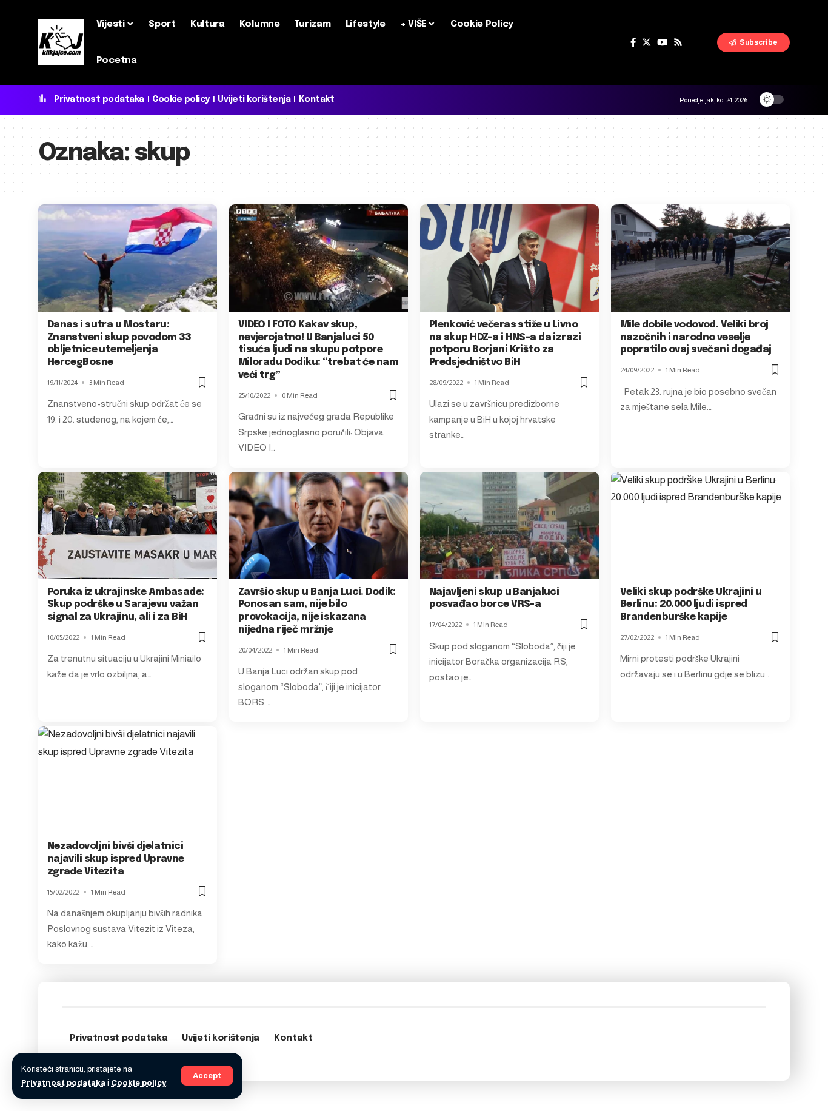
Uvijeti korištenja (254, 99)
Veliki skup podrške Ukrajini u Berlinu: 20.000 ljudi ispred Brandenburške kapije (691, 605)
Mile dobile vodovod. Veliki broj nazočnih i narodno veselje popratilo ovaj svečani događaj (696, 337)
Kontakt (317, 99)
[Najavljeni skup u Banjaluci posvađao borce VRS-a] (509, 525)
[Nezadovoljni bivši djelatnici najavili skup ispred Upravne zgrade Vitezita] (127, 779)
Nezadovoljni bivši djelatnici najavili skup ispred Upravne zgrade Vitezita (115, 859)
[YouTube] (662, 42)
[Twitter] (646, 42)
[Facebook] (633, 42)
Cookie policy (138, 1082)
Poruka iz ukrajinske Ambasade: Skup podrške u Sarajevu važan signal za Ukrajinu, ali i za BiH (125, 605)
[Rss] (678, 42)
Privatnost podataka (63, 1082)
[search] (703, 42)
